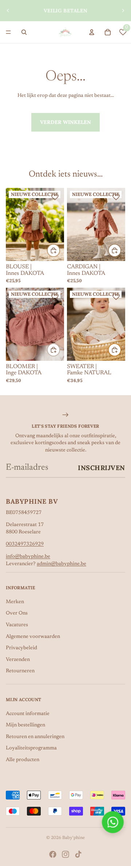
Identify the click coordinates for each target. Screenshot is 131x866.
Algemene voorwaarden (33, 636)
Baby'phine (73, 838)
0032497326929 (25, 544)
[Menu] (8, 32)
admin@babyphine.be (61, 564)
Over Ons (17, 613)
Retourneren (20, 671)
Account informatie (27, 713)
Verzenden (18, 659)
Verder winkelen (65, 122)
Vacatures (17, 625)
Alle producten (22, 760)
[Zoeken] (24, 32)
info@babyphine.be (28, 556)
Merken (15, 602)
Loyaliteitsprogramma (31, 748)
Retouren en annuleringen (35, 737)
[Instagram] (65, 854)
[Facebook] (52, 854)
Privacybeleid (21, 648)
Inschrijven (101, 468)
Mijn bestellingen (25, 725)
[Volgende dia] (123, 11)
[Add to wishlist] (55, 197)
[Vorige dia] (8, 11)
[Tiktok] (78, 854)
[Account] (92, 32)
